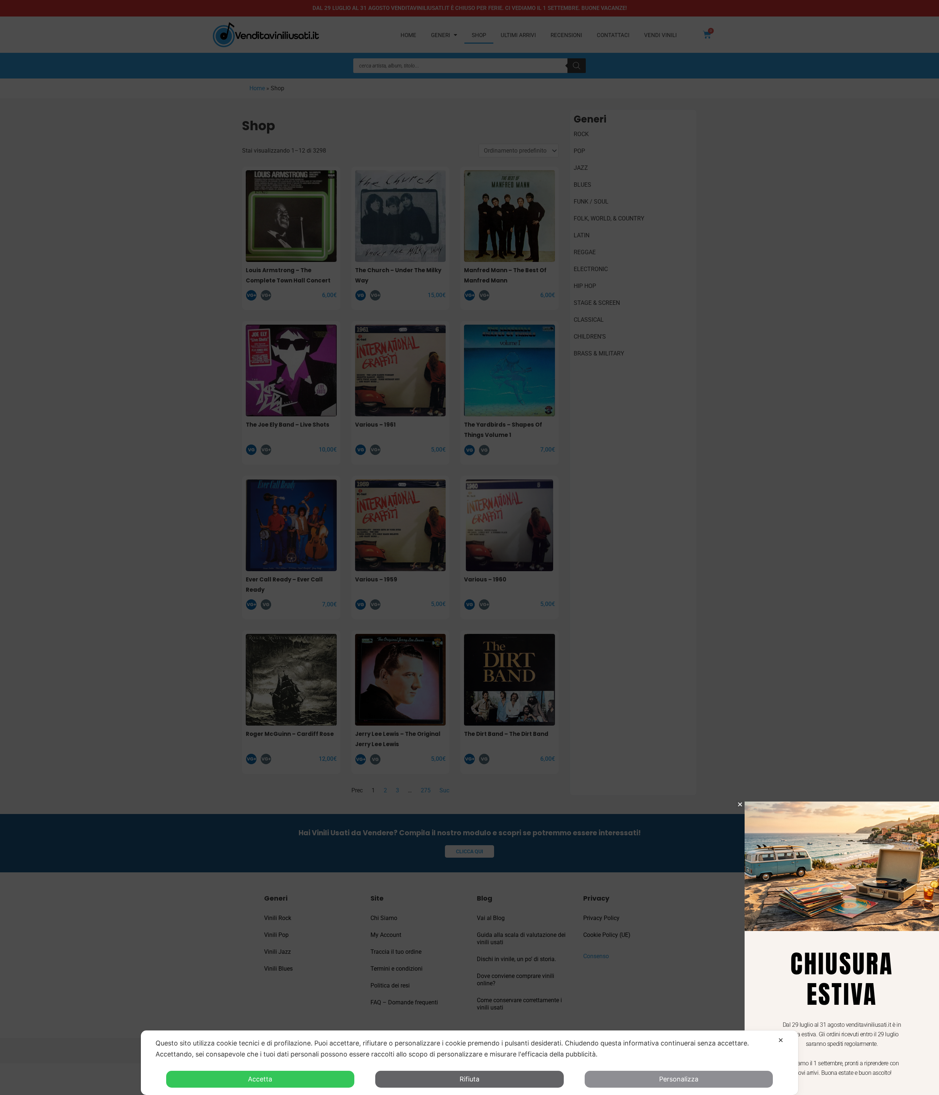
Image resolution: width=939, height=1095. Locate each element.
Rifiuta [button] (469, 1079)
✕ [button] (780, 1040)
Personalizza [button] (678, 1079)
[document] (469, 547)
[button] (740, 804)
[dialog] (469, 1062)
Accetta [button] (260, 1079)
